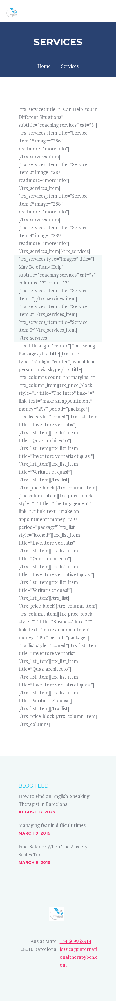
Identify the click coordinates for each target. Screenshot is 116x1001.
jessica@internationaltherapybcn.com (78, 957)
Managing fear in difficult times (52, 825)
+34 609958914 (75, 941)
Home (44, 66)
